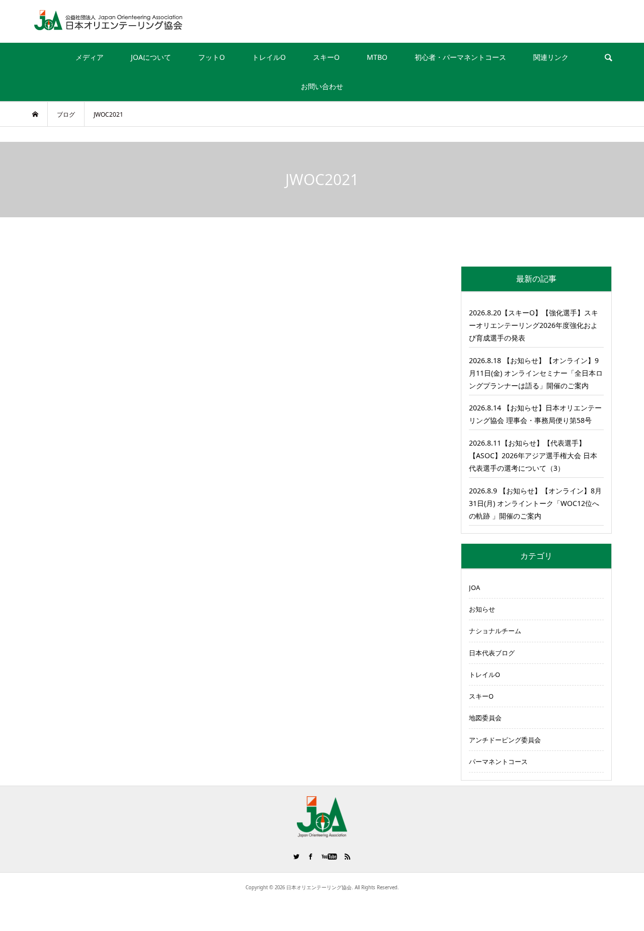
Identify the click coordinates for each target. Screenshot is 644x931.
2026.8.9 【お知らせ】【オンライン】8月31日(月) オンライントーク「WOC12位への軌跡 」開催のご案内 (535, 503)
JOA (474, 587)
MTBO (377, 57)
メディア (89, 57)
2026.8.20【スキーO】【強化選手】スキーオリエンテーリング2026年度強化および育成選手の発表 (533, 325)
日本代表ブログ (492, 652)
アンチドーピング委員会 (505, 739)
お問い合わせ (322, 86)
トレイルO (269, 57)
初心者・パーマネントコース (460, 57)
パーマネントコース (498, 761)
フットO (211, 57)
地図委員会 (485, 717)
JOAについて (151, 57)
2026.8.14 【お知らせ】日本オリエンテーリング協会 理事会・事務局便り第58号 (535, 414)
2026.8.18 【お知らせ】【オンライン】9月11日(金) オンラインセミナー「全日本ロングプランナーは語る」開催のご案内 (536, 373)
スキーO (326, 57)
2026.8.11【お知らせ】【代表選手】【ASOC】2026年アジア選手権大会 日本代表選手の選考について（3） (533, 455)
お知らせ (482, 609)
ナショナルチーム (495, 630)
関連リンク (551, 57)
